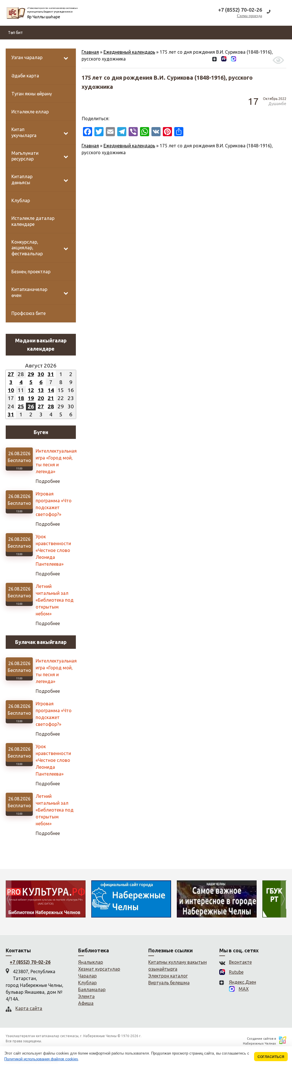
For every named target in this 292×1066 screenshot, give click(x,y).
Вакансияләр (176, 46)
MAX (244, 988)
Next (283, 899)
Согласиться (270, 1057)
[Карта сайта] (242, 60)
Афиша (86, 1003)
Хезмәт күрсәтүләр (140, 46)
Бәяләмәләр (204, 46)
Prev (8, 899)
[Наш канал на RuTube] (224, 60)
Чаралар (87, 975)
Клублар (87, 982)
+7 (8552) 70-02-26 (30, 962)
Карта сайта (28, 1008)
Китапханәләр (104, 46)
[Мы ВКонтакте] (205, 60)
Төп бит (15, 32)
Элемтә (228, 46)
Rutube (236, 972)
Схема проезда (249, 16)
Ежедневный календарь (129, 145)
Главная (90, 145)
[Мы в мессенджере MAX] (233, 60)
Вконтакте (240, 962)
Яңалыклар (18, 46)
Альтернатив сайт (257, 46)
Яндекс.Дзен (242, 982)
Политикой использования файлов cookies (41, 1059)
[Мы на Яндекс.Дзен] (214, 60)
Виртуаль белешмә (169, 982)
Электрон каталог (168, 975)
